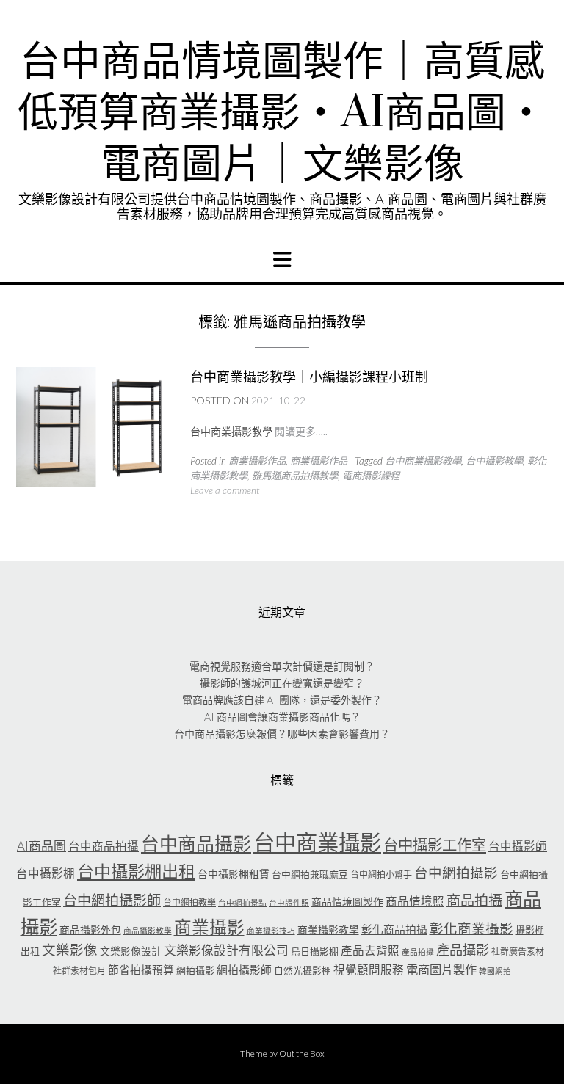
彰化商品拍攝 (394, 929)
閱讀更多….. (301, 431)
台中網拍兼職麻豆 (310, 874)
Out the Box (302, 1053)
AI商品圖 (41, 846)
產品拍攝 (418, 951)
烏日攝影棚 (315, 951)
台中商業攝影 (317, 842)
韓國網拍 (495, 970)
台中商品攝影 (196, 843)
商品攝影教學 (147, 930)
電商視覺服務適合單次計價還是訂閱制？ (282, 666)
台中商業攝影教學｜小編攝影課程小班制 (309, 377)
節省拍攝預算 (141, 969)
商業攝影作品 (257, 461)
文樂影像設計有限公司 (226, 950)
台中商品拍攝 (103, 846)
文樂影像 (70, 950)
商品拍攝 (474, 900)
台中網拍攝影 (456, 873)
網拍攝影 (195, 970)
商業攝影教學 (328, 929)
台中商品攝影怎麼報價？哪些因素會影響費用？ (282, 733)
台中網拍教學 (189, 902)
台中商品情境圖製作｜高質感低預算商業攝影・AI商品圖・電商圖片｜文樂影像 (282, 114)
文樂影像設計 (131, 951)
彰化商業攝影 (471, 928)
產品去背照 (370, 950)
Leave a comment (224, 490)
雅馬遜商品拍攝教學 (295, 475)
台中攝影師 (517, 846)
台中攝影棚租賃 (234, 873)
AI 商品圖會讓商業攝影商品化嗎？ (282, 716)
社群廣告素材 (517, 951)
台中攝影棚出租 (136, 871)
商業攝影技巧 (271, 930)
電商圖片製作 (441, 969)
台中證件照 (289, 902)
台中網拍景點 (242, 902)
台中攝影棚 (45, 873)
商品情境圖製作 (347, 901)
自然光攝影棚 (302, 970)
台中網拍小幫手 (381, 874)
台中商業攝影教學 (423, 461)
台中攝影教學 (494, 461)
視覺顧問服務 (368, 969)
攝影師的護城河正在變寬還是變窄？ (282, 683)
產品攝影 (462, 950)
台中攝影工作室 (434, 845)
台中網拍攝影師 (112, 900)
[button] (282, 260)
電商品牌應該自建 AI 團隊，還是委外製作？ (282, 700)
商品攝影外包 (90, 929)
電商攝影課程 (371, 475)
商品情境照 (415, 901)
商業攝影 (209, 927)
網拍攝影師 (244, 969)
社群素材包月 (79, 970)
